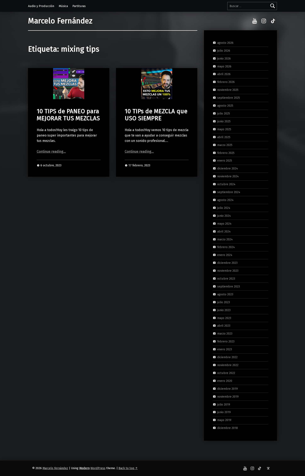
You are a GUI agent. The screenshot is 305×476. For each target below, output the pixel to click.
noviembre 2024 (228, 176)
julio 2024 (223, 208)
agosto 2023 (225, 294)
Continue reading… (51, 151)
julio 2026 (223, 50)
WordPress (97, 468)
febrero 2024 (226, 247)
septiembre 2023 (228, 286)
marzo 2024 (225, 239)
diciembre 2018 (227, 428)
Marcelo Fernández (60, 21)
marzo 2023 (224, 333)
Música (63, 6)
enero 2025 (224, 160)
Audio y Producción (41, 6)
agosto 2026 (225, 43)
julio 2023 (223, 302)
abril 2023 (223, 325)
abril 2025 (223, 137)
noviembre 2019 (228, 396)
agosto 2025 (225, 105)
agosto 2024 (225, 200)
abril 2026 (224, 74)
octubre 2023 (226, 278)
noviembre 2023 (227, 271)
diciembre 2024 (227, 168)
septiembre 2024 (228, 192)
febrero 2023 (225, 341)
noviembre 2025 (227, 90)
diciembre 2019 (227, 388)
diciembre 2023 (227, 263)
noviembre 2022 (227, 365)
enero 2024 (224, 255)
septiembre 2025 (228, 98)
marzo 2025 (224, 145)
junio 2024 (224, 216)
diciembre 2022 (227, 357)
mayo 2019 (224, 420)
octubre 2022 (226, 373)
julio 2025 (223, 113)
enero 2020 (224, 381)
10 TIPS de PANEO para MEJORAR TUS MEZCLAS (68, 115)
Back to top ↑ (128, 468)
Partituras (79, 6)
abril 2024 (224, 231)
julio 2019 (223, 404)
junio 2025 (224, 121)
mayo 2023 (224, 318)
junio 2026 (224, 58)
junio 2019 (224, 412)
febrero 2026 (226, 82)
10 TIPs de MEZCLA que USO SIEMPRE (156, 115)
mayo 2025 (224, 129)
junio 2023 (224, 310)
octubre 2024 (226, 184)
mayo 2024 (224, 223)
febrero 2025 (225, 153)
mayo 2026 (224, 66)
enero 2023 (224, 349)
